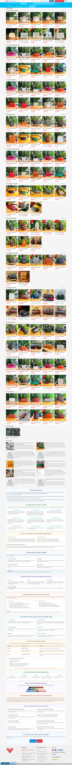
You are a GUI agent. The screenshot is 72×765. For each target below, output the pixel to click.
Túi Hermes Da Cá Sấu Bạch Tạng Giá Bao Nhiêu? (28, 40)
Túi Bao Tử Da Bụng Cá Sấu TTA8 (61, 197)
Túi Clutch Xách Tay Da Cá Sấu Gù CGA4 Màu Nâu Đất (29, 422)
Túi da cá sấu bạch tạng (55, 518)
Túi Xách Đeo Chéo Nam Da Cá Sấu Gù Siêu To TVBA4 (53, 387)
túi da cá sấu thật (15, 736)
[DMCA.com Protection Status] (55, 760)
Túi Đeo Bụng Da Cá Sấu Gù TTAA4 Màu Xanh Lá (28, 75)
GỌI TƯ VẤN (39, 741)
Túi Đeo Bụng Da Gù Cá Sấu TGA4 (12, 214)
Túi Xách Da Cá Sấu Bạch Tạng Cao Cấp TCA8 (15, 40)
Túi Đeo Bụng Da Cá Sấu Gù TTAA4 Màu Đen (27, 144)
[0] (65, 1)
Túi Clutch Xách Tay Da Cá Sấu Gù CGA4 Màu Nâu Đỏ (16, 422)
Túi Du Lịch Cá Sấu (15, 526)
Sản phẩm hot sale (45, 1)
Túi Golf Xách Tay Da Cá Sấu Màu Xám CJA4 (14, 352)
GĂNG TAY (51, 3)
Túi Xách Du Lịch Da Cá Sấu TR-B (37, 318)
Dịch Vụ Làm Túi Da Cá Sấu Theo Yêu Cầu (23, 461)
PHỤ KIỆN (26, 6)
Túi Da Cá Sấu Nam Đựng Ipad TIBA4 (62, 267)
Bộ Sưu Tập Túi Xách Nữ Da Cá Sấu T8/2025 (54, 443)
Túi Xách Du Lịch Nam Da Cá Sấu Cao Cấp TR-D (15, 318)
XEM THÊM (63, 10)
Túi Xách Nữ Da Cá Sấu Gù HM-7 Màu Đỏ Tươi (15, 110)
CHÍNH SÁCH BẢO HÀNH (41, 757)
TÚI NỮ (34, 3)
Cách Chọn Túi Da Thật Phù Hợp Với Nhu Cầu (24, 479)
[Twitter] (57, 750)
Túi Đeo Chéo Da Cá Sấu (36, 526)
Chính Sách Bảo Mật (41, 755)
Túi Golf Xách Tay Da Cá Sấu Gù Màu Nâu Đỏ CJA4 (28, 352)
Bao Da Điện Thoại (10, 6)
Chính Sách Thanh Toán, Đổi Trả (43, 753)
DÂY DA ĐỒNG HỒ (19, 6)
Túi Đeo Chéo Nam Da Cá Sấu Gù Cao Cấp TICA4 (28, 267)
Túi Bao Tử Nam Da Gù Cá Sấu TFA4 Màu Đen (15, 128)
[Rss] (53, 750)
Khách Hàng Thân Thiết (41, 760)
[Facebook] (55, 750)
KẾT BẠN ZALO (33, 741)
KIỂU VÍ (13, 3)
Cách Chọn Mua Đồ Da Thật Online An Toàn (23, 452)
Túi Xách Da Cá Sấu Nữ (34, 518)
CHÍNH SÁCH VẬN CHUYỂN (42, 759)
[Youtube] (60, 750)
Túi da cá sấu (9, 492)
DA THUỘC (32, 6)
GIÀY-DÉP (40, 3)
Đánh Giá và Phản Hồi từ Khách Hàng (53, 470)
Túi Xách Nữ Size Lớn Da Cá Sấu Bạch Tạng (63, 144)
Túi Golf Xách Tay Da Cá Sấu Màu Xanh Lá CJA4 (52, 336)
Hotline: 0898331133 (60, 1)
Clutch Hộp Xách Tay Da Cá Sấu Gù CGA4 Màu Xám (53, 405)
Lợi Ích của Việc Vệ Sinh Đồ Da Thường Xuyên (55, 452)
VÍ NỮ (18, 3)
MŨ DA (45, 3)
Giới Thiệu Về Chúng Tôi (41, 751)
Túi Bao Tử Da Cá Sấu (53, 526)
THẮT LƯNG (23, 3)
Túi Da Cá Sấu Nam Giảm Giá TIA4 (25, 283)
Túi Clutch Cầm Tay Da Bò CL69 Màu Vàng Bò (51, 422)
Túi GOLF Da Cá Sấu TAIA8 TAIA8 (49, 301)
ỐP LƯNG (57, 3)
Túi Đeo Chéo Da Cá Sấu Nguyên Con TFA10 (39, 248)
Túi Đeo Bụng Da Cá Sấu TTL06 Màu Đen (50, 197)
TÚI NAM (29, 3)
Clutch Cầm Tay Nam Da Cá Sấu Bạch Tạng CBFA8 (16, 405)
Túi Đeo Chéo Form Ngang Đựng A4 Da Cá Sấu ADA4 (16, 283)
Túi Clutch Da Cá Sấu (16, 518)
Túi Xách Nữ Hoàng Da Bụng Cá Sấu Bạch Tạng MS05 (53, 40)
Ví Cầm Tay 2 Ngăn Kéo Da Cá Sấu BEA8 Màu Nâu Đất (41, 422)
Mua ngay (51, 1)
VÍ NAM (8, 3)
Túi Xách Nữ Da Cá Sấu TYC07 (48, 75)
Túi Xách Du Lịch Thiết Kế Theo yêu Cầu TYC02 (40, 301)
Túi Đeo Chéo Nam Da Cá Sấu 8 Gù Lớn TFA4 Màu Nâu (53, 144)
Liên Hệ (38, 749)
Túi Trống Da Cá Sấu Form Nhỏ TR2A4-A (50, 318)
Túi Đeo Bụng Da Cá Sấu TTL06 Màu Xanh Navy (40, 197)
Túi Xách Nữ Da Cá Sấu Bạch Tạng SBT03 (38, 40)
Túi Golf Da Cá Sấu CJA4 (59, 336)
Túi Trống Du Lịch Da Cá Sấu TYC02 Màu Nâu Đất (28, 301)
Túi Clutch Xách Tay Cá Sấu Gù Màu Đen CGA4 (28, 336)
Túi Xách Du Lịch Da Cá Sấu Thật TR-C (26, 318)
